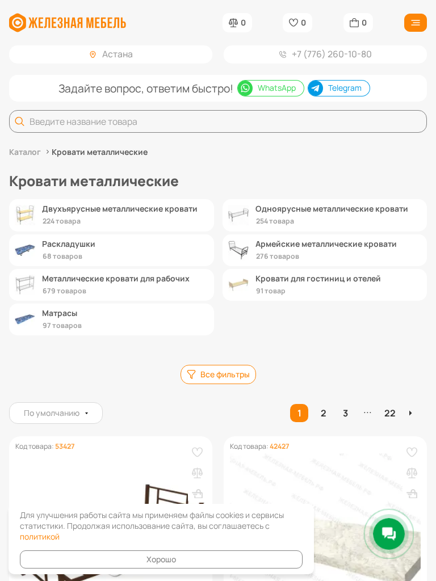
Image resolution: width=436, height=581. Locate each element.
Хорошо (161, 559)
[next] (412, 413)
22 (390, 413)
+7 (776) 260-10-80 (332, 54)
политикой (40, 536)
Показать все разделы (218, 349)
